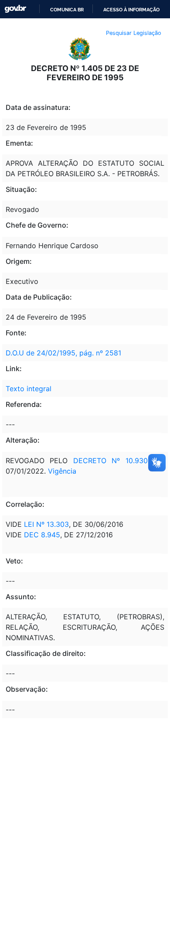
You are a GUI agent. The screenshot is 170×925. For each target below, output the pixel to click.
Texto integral (28, 388)
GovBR (15, 9)
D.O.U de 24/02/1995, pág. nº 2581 (63, 352)
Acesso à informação (131, 10)
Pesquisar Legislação (133, 33)
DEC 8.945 (42, 534)
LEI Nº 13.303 (46, 524)
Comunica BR (67, 10)
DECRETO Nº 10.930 (110, 460)
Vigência (62, 471)
